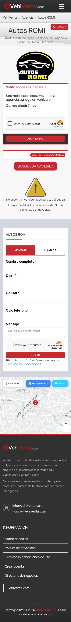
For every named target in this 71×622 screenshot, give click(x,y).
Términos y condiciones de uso (27, 557)
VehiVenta (10, 17)
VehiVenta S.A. (45, 610)
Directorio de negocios (21, 575)
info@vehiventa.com (27, 505)
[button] (35, 403)
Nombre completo (21, 261)
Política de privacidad (20, 548)
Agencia (28, 17)
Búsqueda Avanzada (36, 166)
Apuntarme (35, 138)
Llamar (60, 27)
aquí (48, 209)
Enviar (35, 355)
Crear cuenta (14, 566)
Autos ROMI (46, 17)
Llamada (50, 250)
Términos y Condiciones (23, 364)
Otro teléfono (17, 310)
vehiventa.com (35, 511)
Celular (13, 293)
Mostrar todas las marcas (47, 154)
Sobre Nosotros (16, 539)
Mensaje (21, 250)
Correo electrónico (21, 105)
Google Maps (40, 383)
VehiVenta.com (18, 588)
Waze (62, 383)
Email (11, 275)
